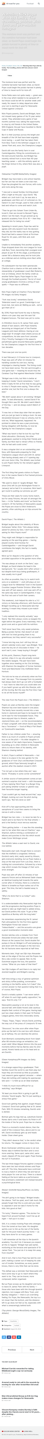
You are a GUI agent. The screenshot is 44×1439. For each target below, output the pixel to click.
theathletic (13, 1321)
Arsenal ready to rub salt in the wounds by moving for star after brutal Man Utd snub (20, 1383)
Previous (12, 1350)
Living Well (28, 1431)
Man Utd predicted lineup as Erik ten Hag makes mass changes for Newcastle (20, 1397)
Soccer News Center (11, 1431)
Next (32, 1350)
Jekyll (25, 1434)
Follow (10, 75)
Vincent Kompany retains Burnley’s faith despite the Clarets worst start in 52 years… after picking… (21, 1412)
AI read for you (12, 3)
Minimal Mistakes (33, 1434)
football (16, 1325)
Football (30, 3)
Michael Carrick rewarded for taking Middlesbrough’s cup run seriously (18, 1369)
